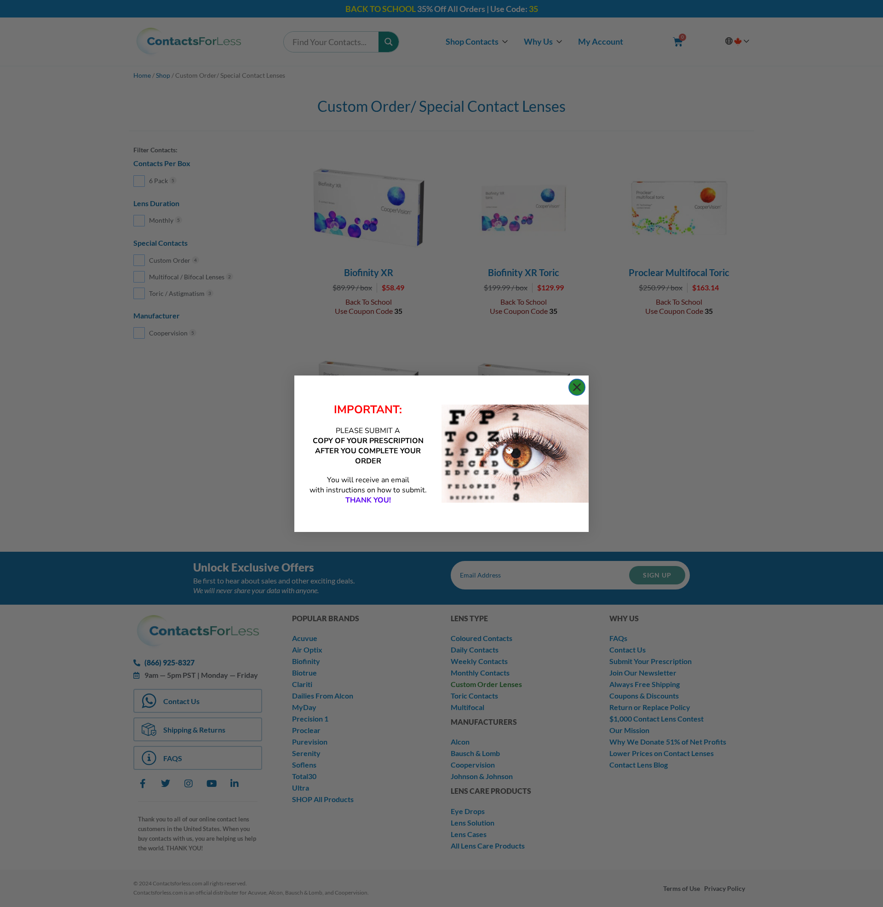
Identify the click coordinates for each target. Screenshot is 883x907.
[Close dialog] (577, 387)
